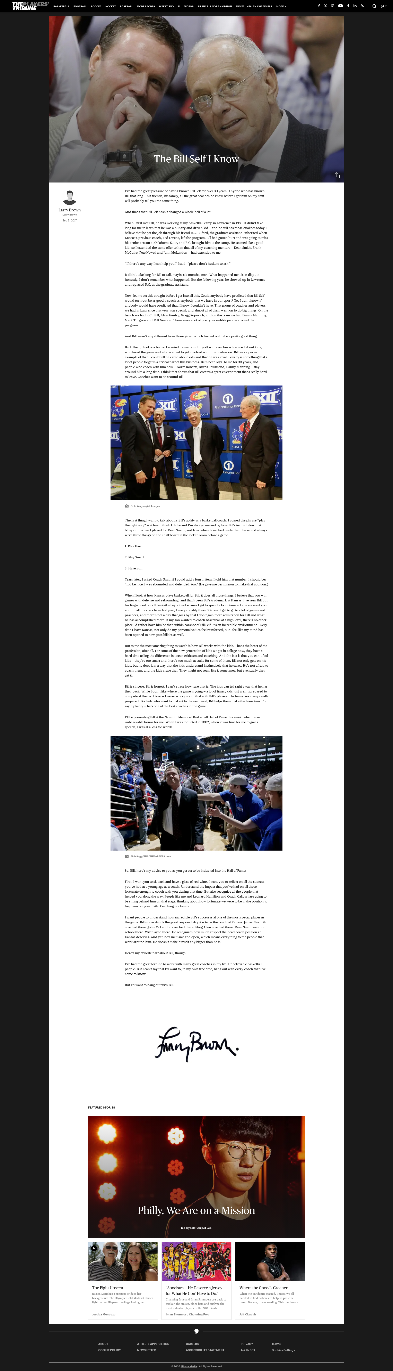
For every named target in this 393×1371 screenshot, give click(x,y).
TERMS (276, 1344)
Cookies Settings (283, 1350)
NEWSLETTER (146, 1350)
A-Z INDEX (248, 1350)
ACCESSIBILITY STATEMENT (205, 1350)
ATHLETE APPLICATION (153, 1344)
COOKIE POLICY (109, 1350)
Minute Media (189, 1366)
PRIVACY (247, 1344)
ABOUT (103, 1344)
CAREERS (192, 1344)
